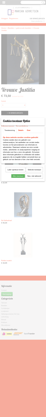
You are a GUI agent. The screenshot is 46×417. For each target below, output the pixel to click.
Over (28, 130)
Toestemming (10, 130)
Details (20, 130)
